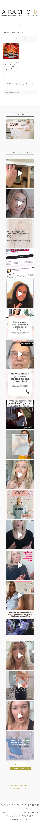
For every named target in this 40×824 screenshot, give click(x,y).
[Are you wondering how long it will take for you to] (20, 384)
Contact (27, 788)
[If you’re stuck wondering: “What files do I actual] (20, 534)
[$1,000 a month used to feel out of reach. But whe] (20, 595)
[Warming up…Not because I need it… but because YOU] (20, 685)
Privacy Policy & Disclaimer (16, 785)
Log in (27, 819)
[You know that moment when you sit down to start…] (20, 323)
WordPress (15, 819)
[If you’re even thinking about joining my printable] (20, 293)
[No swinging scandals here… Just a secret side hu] (20, 625)
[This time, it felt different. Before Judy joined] (20, 354)
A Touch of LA (20, 10)
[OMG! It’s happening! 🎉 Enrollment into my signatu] (20, 504)
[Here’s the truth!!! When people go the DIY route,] (20, 233)
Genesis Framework (21, 816)
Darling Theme (30, 812)
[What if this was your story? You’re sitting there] (20, 444)
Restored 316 (21, 809)
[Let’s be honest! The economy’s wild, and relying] (20, 655)
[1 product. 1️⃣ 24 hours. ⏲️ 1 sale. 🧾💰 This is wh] (20, 715)
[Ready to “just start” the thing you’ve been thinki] (20, 203)
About (19, 788)
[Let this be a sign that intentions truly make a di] (20, 173)
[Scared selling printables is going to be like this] (20, 414)
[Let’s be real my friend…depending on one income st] (20, 474)
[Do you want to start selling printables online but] (20, 263)
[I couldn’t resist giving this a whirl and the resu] (20, 745)
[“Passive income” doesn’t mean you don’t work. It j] (20, 565)
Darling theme (30, 805)
